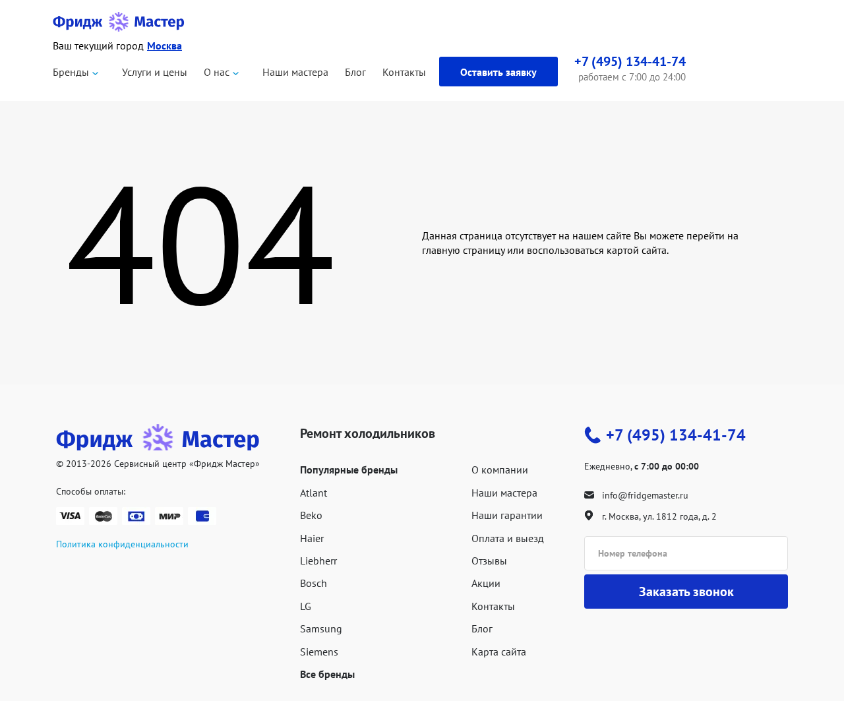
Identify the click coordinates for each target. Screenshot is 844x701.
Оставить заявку (498, 71)
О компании (499, 469)
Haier (312, 538)
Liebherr (318, 560)
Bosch (313, 583)
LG (305, 606)
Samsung (321, 628)
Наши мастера (295, 71)
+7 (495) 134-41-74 (676, 435)
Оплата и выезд (507, 538)
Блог (355, 71)
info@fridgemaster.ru (645, 495)
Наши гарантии (507, 515)
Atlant (313, 492)
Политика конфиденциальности (122, 544)
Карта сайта (498, 651)
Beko (311, 515)
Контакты (404, 71)
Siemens (319, 651)
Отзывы (489, 560)
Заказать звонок (686, 591)
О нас (216, 71)
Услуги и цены (154, 71)
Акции (485, 583)
